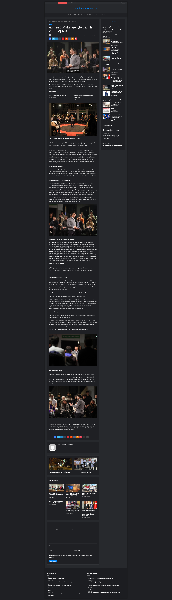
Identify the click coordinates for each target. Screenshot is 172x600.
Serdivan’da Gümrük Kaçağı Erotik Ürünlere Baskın (72, 511)
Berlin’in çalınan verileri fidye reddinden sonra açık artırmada (112, 30)
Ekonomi (80, 14)
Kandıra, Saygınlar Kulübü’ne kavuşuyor (89, 494)
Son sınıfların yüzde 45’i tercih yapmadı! (112, 145)
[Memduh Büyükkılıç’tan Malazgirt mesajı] (106, 104)
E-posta (51, 550)
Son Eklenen (113, 21)
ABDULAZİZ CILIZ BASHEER (56, 35)
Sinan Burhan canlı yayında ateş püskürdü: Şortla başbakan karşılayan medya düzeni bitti (117, 117)
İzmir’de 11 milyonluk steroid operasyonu (112, 142)
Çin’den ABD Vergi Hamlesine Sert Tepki (112, 99)
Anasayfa (69, 14)
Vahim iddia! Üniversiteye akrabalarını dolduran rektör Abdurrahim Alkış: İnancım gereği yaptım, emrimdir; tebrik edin (89, 513)
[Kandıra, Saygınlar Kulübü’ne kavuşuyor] (89, 488)
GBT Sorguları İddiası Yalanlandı (116, 109)
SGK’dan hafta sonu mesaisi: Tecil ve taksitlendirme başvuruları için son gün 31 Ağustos (73, 495)
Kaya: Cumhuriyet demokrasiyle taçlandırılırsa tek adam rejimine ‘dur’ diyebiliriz (56, 495)
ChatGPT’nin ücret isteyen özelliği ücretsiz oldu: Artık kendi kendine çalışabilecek (111, 137)
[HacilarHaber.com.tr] (86, 8)
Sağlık (86, 14)
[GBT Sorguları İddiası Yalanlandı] (106, 110)
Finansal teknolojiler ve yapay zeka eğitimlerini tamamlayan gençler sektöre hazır (116, 93)
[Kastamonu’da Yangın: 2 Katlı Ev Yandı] (106, 87)
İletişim (103, 14)
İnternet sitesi (77, 550)
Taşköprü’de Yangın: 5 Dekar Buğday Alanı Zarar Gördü (56, 502)
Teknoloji (91, 14)
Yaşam (97, 14)
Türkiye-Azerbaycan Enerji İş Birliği (57, 95)
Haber (75, 14)
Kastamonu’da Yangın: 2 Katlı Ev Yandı (117, 86)
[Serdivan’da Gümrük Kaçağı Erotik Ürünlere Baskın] (73, 505)
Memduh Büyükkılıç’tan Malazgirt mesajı (116, 103)
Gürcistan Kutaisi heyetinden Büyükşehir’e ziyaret (110, 124)
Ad (50, 545)
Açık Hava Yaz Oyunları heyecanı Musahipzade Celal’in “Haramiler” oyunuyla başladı (111, 130)
